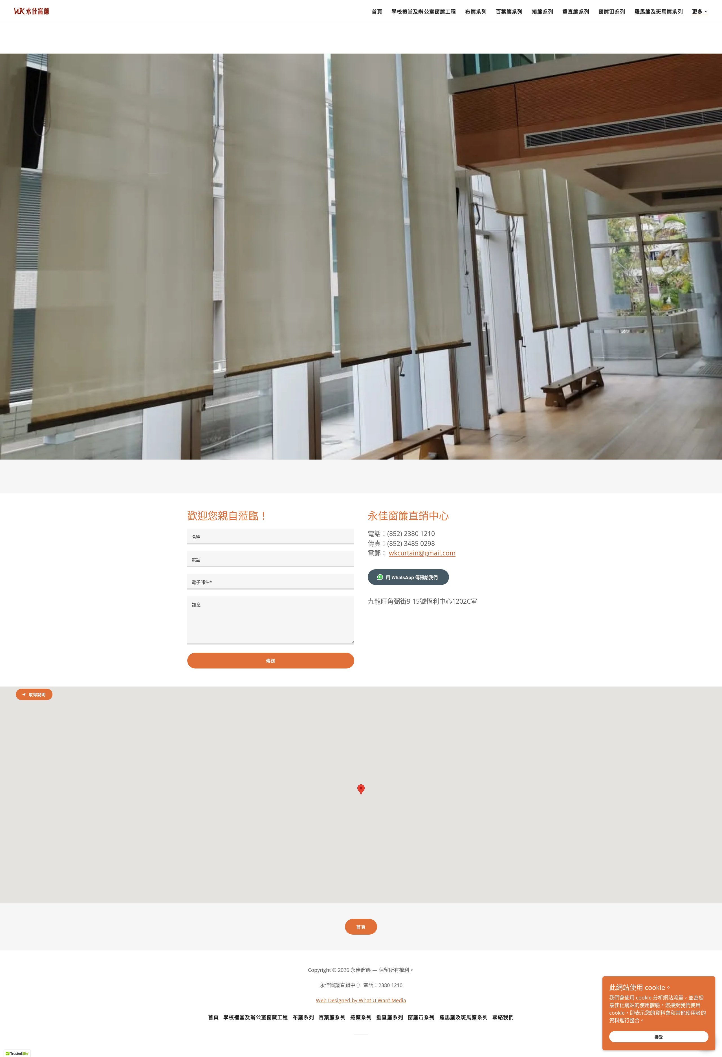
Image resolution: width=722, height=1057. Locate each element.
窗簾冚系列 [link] (612, 11)
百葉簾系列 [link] (509, 11)
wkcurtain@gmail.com (422, 552)
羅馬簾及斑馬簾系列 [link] (659, 11)
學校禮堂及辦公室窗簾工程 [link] (423, 11)
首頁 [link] (377, 11)
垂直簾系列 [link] (575, 11)
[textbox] (270, 536)
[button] (700, 11)
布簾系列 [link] (476, 11)
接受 (659, 1037)
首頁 (361, 927)
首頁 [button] (213, 1017)
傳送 (271, 661)
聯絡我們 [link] (503, 1017)
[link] (31, 10)
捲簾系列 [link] (543, 11)
